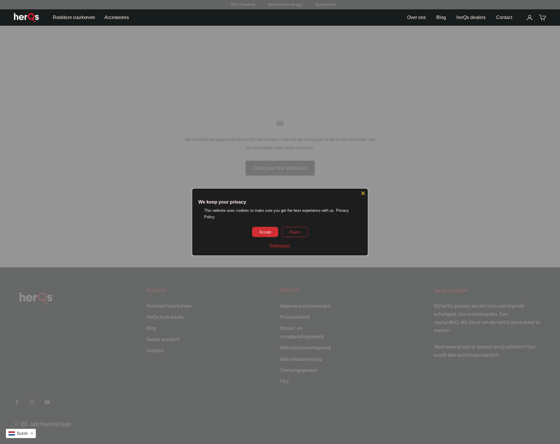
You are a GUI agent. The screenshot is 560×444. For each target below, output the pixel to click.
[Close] (363, 193)
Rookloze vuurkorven (74, 17)
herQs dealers (471, 17)
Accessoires (116, 17)
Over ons (416, 17)
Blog (441, 17)
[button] (21, 433)
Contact (504, 17)
